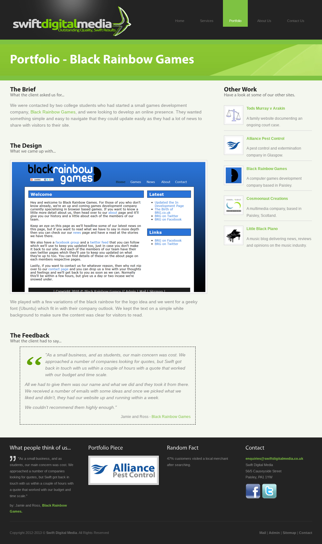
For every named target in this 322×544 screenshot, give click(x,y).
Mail (262, 533)
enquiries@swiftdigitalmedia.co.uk (274, 458)
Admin (274, 533)
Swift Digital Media (61, 533)
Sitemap (289, 533)
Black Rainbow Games (53, 111)
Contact (305, 533)
